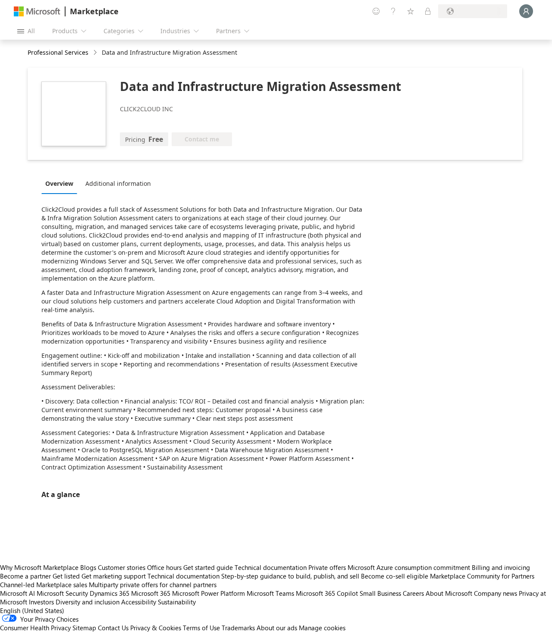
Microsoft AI (17, 593)
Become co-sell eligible (394, 576)
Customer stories (121, 567)
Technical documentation (271, 567)
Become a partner (25, 576)
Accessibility (138, 602)
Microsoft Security (62, 593)
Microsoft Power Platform (208, 593)
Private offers (327, 567)
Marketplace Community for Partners (482, 576)
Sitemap (84, 627)
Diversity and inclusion (87, 602)
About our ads (277, 627)
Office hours (164, 567)
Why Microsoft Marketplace (39, 567)
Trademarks (238, 627)
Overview (59, 183)
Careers (413, 593)
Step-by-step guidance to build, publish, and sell (290, 576)
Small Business (380, 593)
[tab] (61, 183)
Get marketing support (114, 576)
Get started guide (208, 567)
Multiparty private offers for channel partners (152, 584)
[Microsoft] (37, 11)
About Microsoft (449, 593)
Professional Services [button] (58, 52)
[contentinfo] (96, 53)
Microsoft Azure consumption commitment (410, 567)
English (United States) (32, 610)
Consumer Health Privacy (35, 627)
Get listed (66, 576)
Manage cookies (322, 627)
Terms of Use (201, 627)
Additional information (118, 183)
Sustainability (177, 602)
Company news (495, 593)
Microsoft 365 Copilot (327, 593)
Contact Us (113, 627)
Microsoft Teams (270, 593)
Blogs (88, 567)
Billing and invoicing (501, 567)
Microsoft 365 (150, 593)
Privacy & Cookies (155, 627)
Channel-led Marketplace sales (43, 584)
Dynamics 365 (109, 593)
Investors (41, 602)
